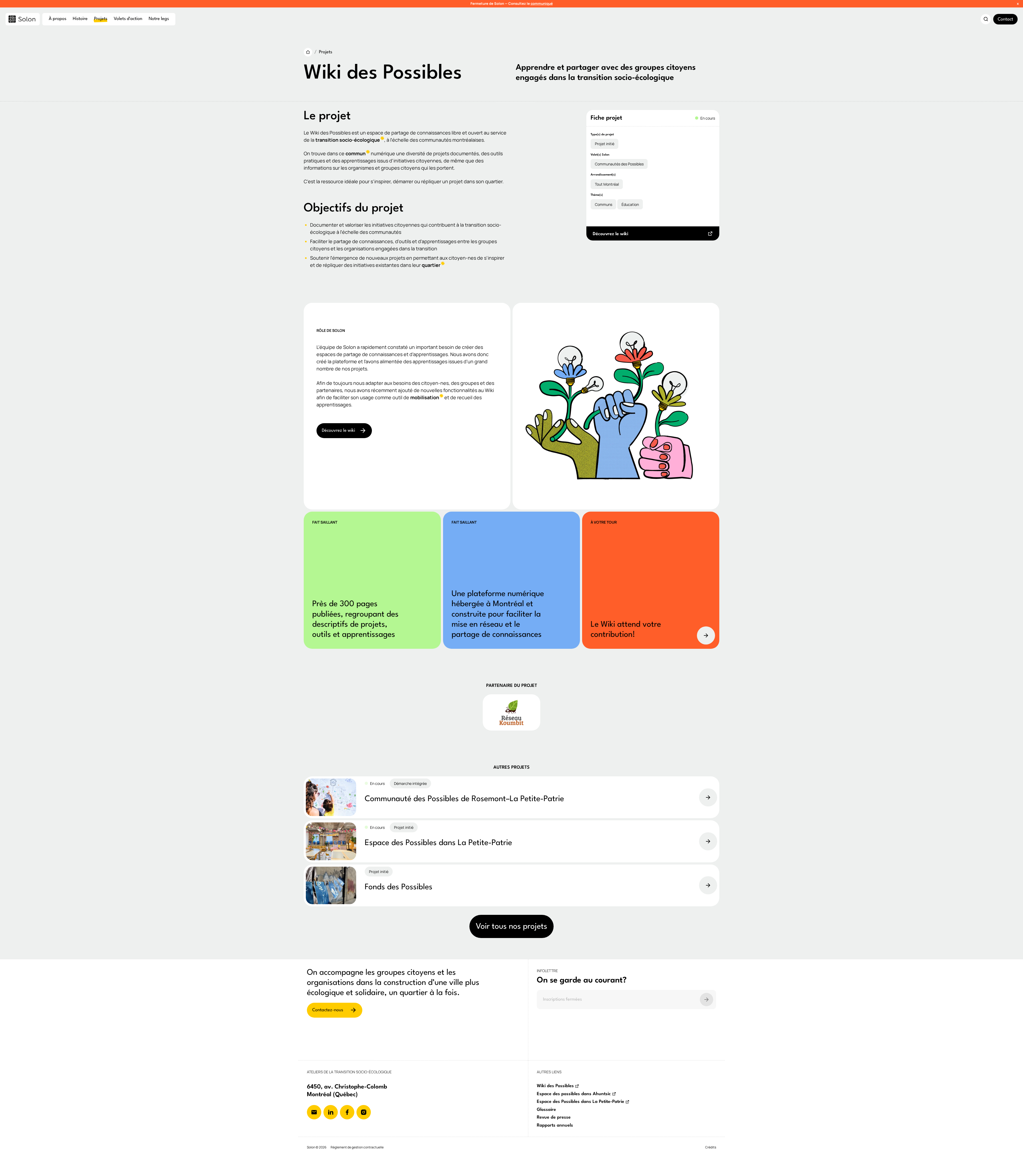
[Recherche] (985, 19)
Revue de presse (554, 1117)
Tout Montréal (607, 184)
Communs (603, 204)
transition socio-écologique (347, 140)
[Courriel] (314, 1112)
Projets (100, 19)
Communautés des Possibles (619, 163)
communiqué (542, 3)
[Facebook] (347, 1112)
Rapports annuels (555, 1125)
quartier (431, 265)
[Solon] (22, 19)
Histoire (80, 19)
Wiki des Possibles (555, 1086)
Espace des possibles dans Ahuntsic (574, 1094)
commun (356, 153)
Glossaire (546, 1109)
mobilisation (424, 397)
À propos (57, 19)
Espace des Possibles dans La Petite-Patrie (580, 1101)
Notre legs (159, 19)
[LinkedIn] (330, 1112)
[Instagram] (363, 1112)
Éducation (630, 204)
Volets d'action (128, 19)
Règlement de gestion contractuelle (357, 1147)
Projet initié (604, 143)
